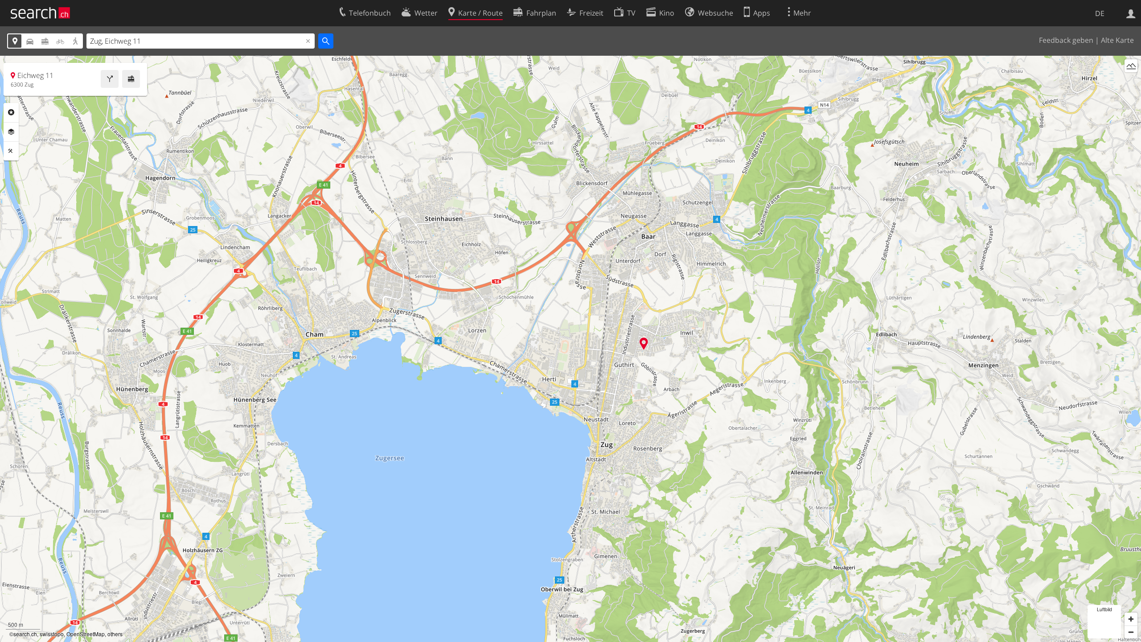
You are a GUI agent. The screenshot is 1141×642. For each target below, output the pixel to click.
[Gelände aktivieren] (1131, 65)
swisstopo (52, 634)
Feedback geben (1066, 40)
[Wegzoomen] (1131, 632)
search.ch (25, 634)
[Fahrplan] (131, 79)
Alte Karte (1117, 40)
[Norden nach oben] (1131, 82)
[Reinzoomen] (1131, 619)
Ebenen (11, 132)
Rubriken (11, 112)
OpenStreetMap (85, 634)
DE (1099, 13)
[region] (570, 349)
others (115, 634)
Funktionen (11, 151)
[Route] (110, 79)
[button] (644, 343)
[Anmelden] (1131, 13)
